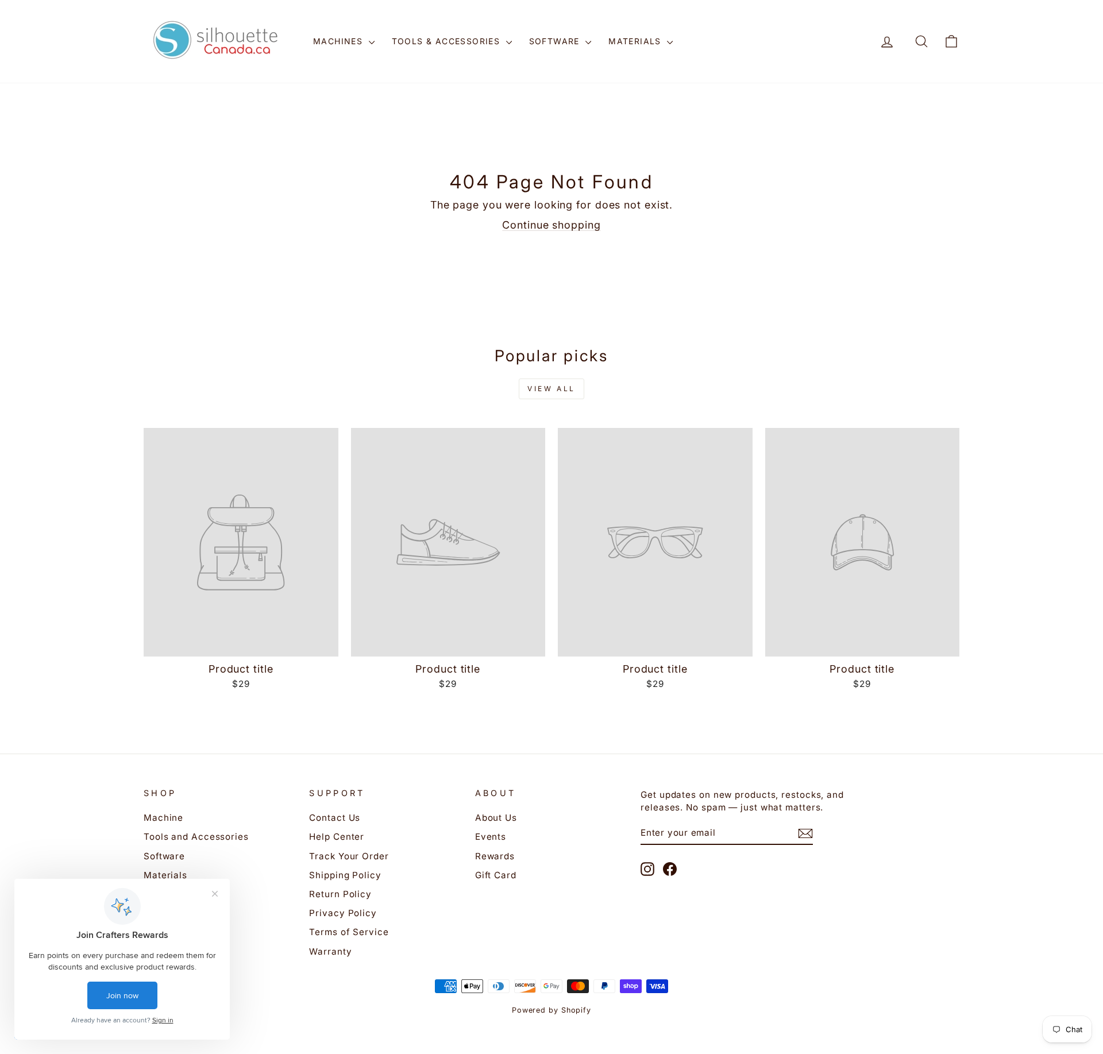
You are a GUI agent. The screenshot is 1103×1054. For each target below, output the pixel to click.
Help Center (336, 836)
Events (490, 836)
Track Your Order (348, 856)
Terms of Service (348, 931)
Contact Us (334, 817)
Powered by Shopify (551, 1010)
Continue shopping (551, 225)
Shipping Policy (345, 875)
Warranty (330, 951)
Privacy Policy (343, 913)
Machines (339, 41)
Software (556, 41)
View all (551, 388)
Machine (163, 817)
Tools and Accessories (196, 836)
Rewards (495, 856)
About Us (496, 817)
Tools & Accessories (447, 41)
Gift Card (495, 875)
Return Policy (340, 894)
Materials (636, 41)
